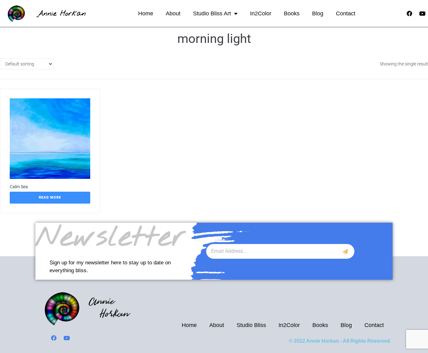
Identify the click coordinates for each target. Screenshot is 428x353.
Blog (317, 13)
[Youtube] (422, 13)
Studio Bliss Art (212, 13)
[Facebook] (409, 13)
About (173, 13)
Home (145, 13)
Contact (345, 13)
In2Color (260, 13)
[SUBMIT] (345, 251)
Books (292, 13)
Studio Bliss (251, 325)
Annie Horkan (61, 13)
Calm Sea (19, 186)
